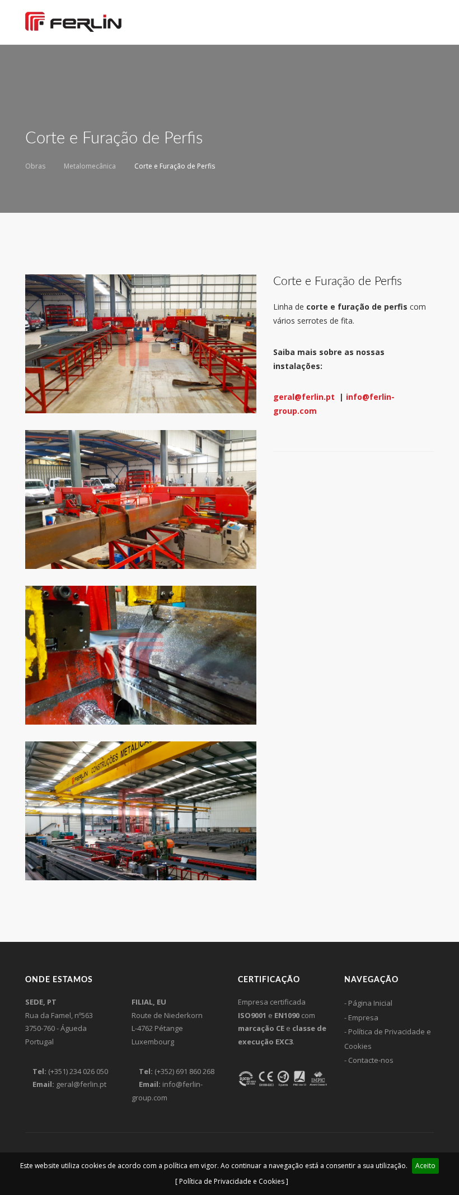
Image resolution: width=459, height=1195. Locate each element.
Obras (35, 166)
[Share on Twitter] (291, 476)
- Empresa (361, 1017)
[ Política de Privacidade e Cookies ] (231, 1181)
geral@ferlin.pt (305, 396)
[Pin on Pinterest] (305, 476)
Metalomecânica (90, 166)
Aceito (425, 1165)
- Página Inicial (368, 1003)
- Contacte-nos (369, 1060)
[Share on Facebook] (276, 476)
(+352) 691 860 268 (184, 1071)
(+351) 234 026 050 (78, 1071)
